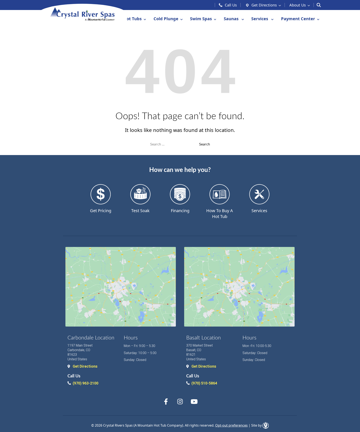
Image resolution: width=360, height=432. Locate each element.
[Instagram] (180, 402)
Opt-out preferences (231, 425)
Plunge (166, 18)
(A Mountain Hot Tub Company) (158, 425)
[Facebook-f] (166, 402)
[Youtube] (194, 402)
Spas (201, 18)
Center (298, 18)
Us (297, 5)
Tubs (132, 18)
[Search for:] (174, 144)
